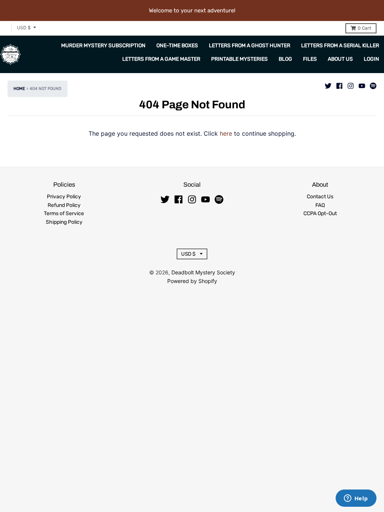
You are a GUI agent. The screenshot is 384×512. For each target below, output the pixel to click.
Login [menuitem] (371, 59)
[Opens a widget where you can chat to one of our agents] (355, 499)
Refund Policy (64, 205)
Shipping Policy (64, 222)
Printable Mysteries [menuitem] (239, 59)
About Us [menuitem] (340, 59)
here (226, 133)
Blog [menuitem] (285, 59)
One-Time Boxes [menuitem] (177, 45)
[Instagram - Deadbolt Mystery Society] (350, 84)
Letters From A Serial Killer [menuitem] (340, 45)
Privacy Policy (64, 196)
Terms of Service (64, 213)
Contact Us (320, 196)
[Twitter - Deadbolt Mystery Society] (328, 84)
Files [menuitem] (310, 59)
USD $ (24, 27)
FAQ (320, 205)
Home (19, 88)
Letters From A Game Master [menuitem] (161, 59)
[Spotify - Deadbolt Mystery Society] (373, 84)
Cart (364, 28)
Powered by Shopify (192, 281)
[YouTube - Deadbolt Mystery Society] (361, 84)
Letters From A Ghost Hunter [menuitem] (249, 45)
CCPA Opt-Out (320, 213)
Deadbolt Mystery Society (203, 272)
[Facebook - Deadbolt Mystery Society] (339, 84)
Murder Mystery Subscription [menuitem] (103, 45)
